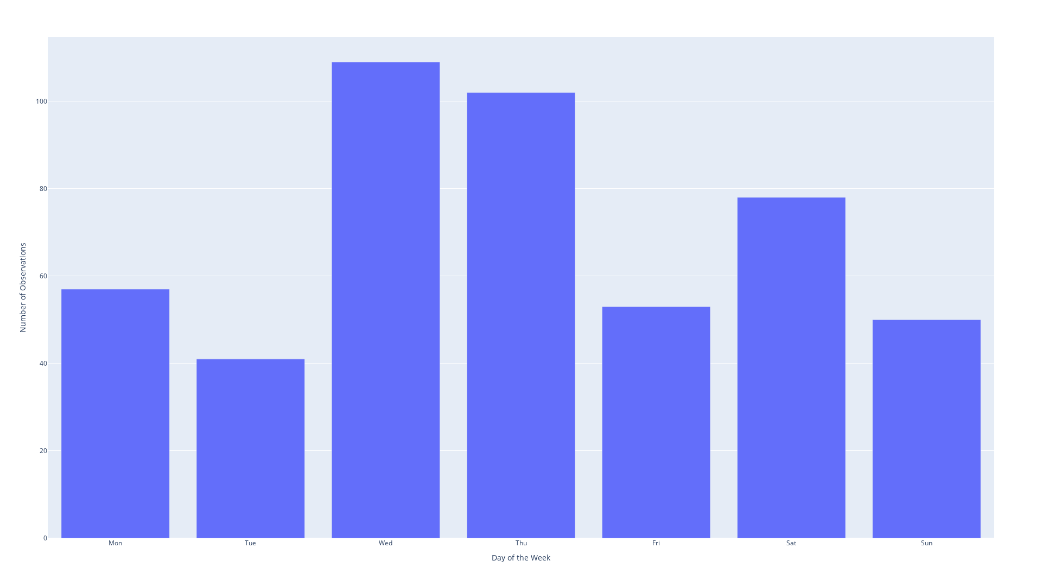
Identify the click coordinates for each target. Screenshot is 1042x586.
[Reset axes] (1012, 11)
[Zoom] (917, 11)
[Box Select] (943, 11)
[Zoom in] (973, 11)
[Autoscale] (999, 11)
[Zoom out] (986, 11)
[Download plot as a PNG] (899, 11)
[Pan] (930, 11)
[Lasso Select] (956, 11)
